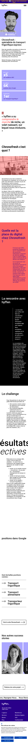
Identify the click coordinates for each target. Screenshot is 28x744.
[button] (25, 5)
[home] (4, 5)
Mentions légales (19, 715)
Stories (4, 717)
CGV (16, 717)
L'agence (4, 712)
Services (4, 715)
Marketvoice (18, 712)
